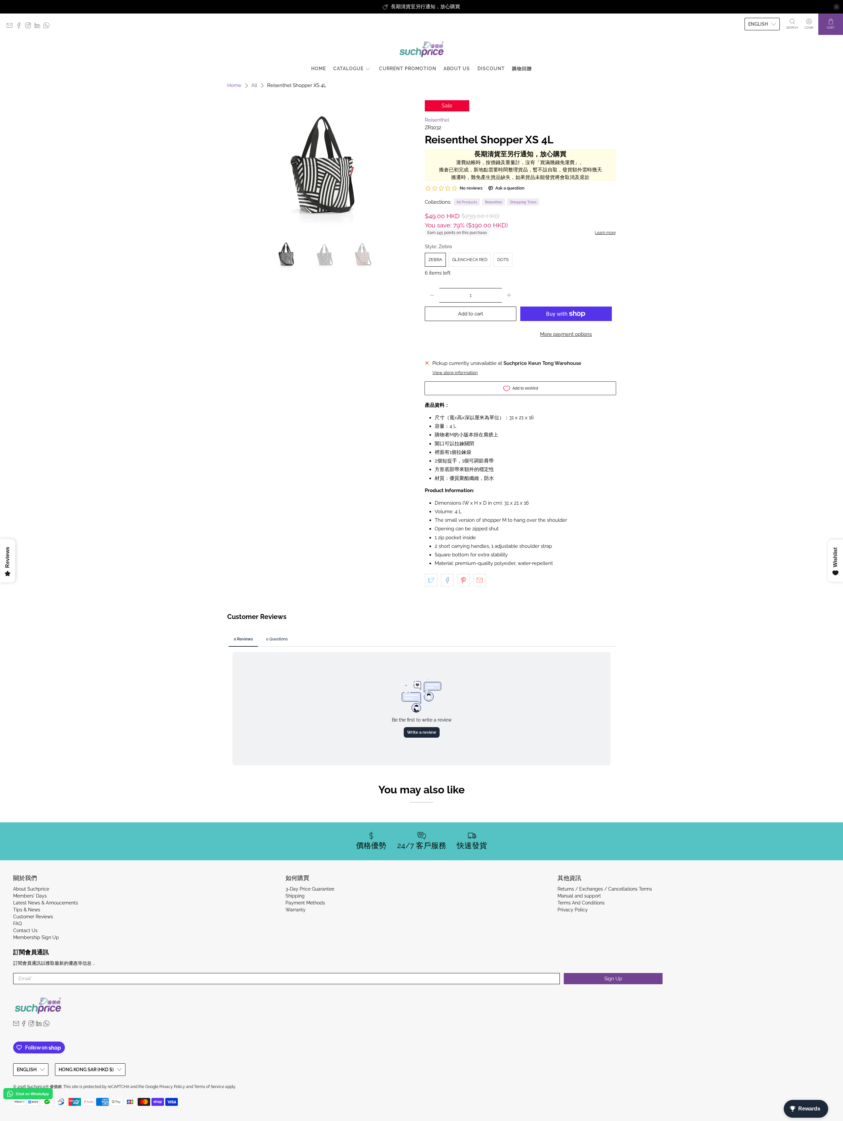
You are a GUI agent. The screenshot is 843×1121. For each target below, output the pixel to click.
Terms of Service (209, 1086)
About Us (457, 68)
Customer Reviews (33, 916)
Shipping (295, 896)
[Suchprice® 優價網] (421, 49)
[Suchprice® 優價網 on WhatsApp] (48, 26)
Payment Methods (305, 902)
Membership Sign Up (36, 937)
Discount (491, 68)
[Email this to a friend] (480, 580)
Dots (503, 259)
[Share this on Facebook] (447, 580)
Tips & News (26, 909)
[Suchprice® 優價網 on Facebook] (20, 26)
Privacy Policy (572, 909)
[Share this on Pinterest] (463, 580)
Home (318, 68)
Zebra (435, 259)
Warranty (296, 909)
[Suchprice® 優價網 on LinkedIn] (38, 26)
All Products (466, 202)
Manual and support (579, 896)
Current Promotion (407, 68)
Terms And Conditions (581, 902)
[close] (836, 7)
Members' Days (30, 896)
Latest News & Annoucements (45, 902)
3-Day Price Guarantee (310, 889)
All (254, 85)
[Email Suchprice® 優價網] (11, 26)
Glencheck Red (469, 259)
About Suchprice (31, 889)
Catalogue (348, 68)
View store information (455, 372)
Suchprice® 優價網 (44, 1086)
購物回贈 (522, 68)
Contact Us (25, 930)
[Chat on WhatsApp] (28, 1095)
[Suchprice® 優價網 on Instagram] (29, 26)
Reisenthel (437, 120)
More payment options (566, 334)
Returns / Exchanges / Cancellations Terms (604, 889)
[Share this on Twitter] (431, 580)
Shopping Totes (523, 202)
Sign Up (613, 979)
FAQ (17, 923)
